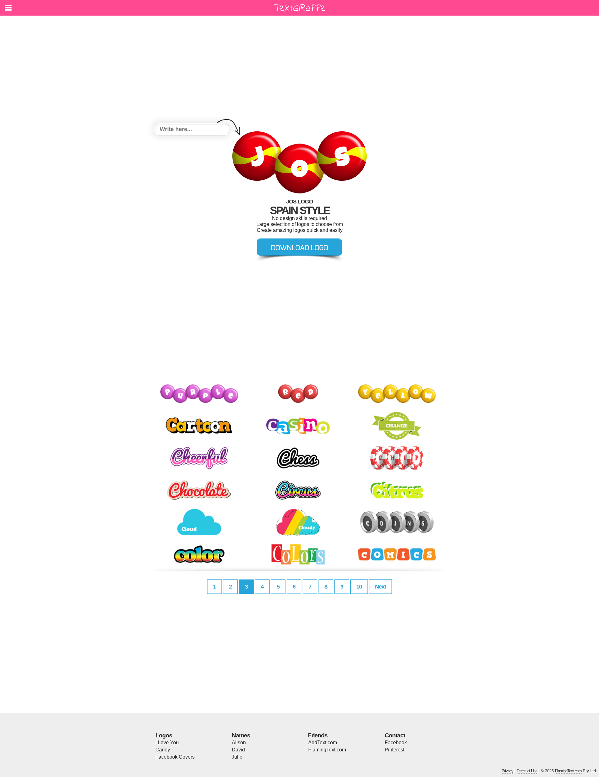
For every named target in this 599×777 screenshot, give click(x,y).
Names (241, 735)
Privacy (507, 771)
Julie (237, 757)
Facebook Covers (175, 757)
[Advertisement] (299, 70)
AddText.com (322, 742)
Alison (239, 742)
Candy (162, 749)
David (238, 749)
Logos (163, 735)
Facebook (396, 742)
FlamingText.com (327, 749)
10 (359, 587)
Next (380, 587)
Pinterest (394, 749)
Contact (395, 735)
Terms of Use (527, 771)
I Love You (167, 742)
